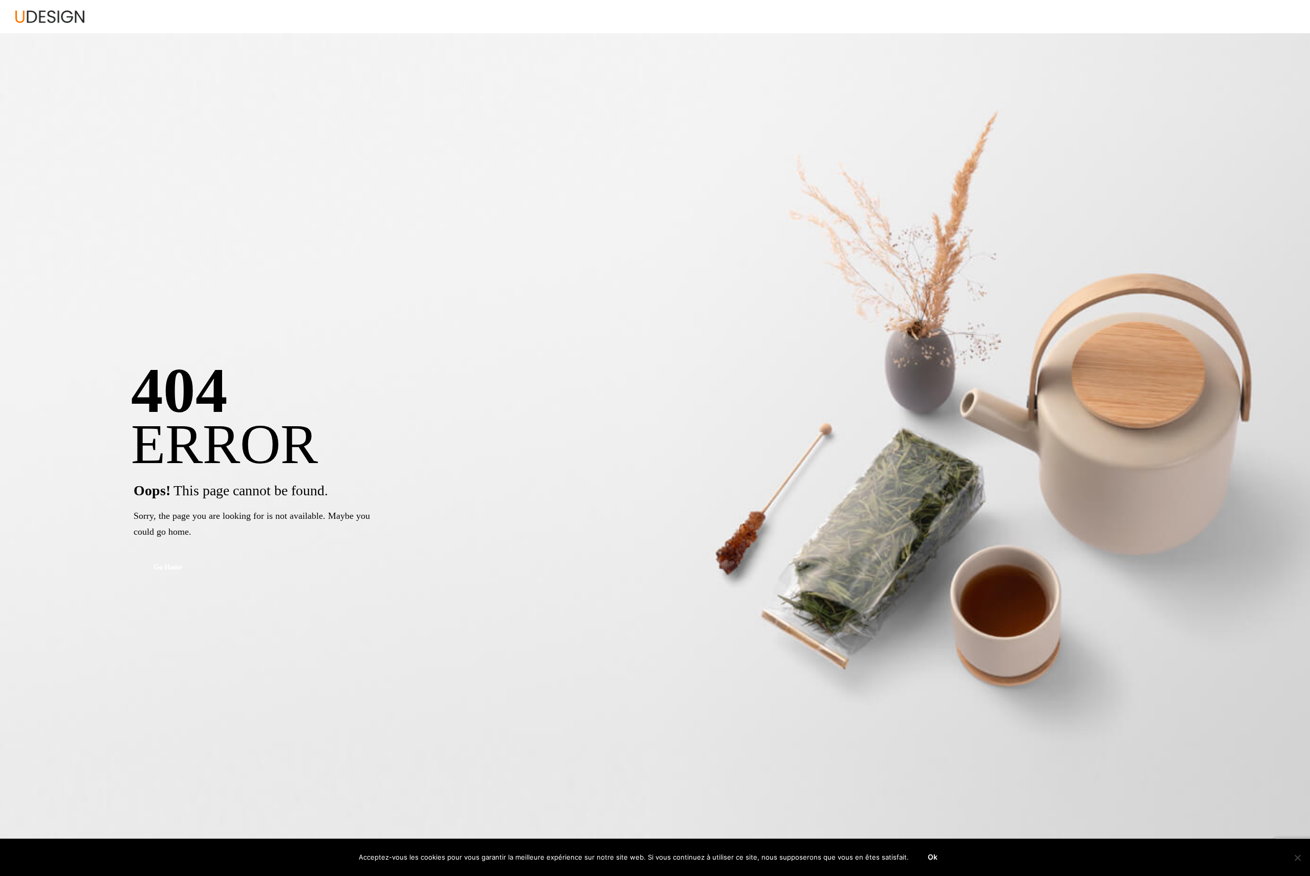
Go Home (168, 568)
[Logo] (49, 16)
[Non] (1297, 857)
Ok (932, 856)
